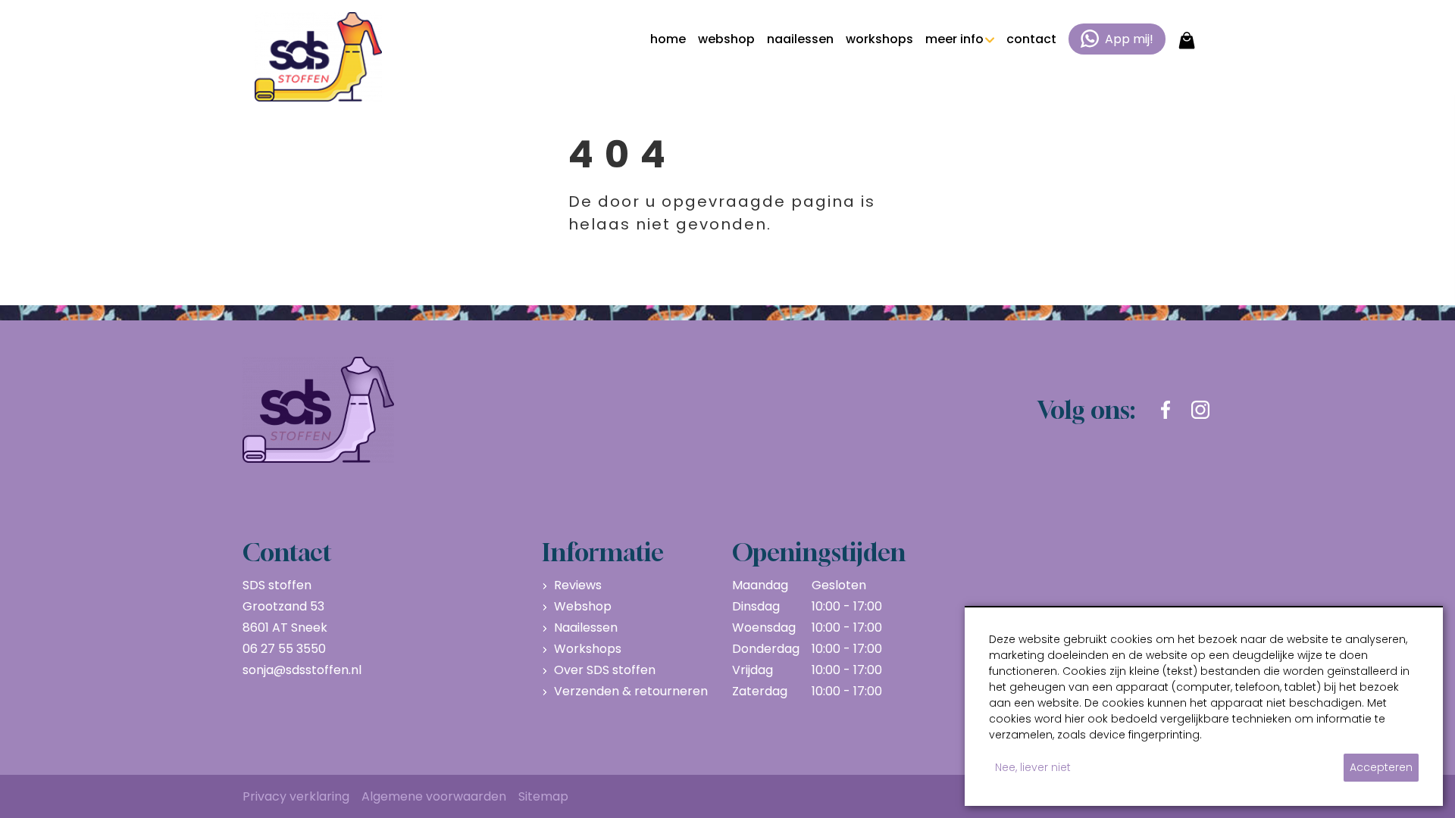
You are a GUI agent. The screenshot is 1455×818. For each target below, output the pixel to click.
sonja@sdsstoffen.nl (301, 670)
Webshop (583, 606)
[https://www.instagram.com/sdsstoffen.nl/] (1200, 410)
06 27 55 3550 (284, 648)
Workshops (587, 648)
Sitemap (543, 796)
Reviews (578, 585)
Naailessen (586, 627)
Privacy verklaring (295, 796)
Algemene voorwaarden (433, 796)
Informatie (603, 552)
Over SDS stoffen (605, 670)
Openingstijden (819, 552)
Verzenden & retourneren (631, 691)
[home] (318, 57)
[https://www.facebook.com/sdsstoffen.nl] (1165, 410)
